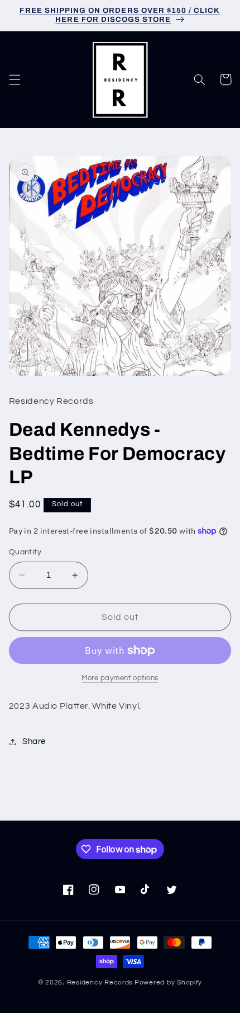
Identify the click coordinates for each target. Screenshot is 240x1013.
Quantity (25, 552)
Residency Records (100, 982)
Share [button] (34, 741)
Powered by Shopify (168, 982)
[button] (14, 79)
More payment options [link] (120, 678)
